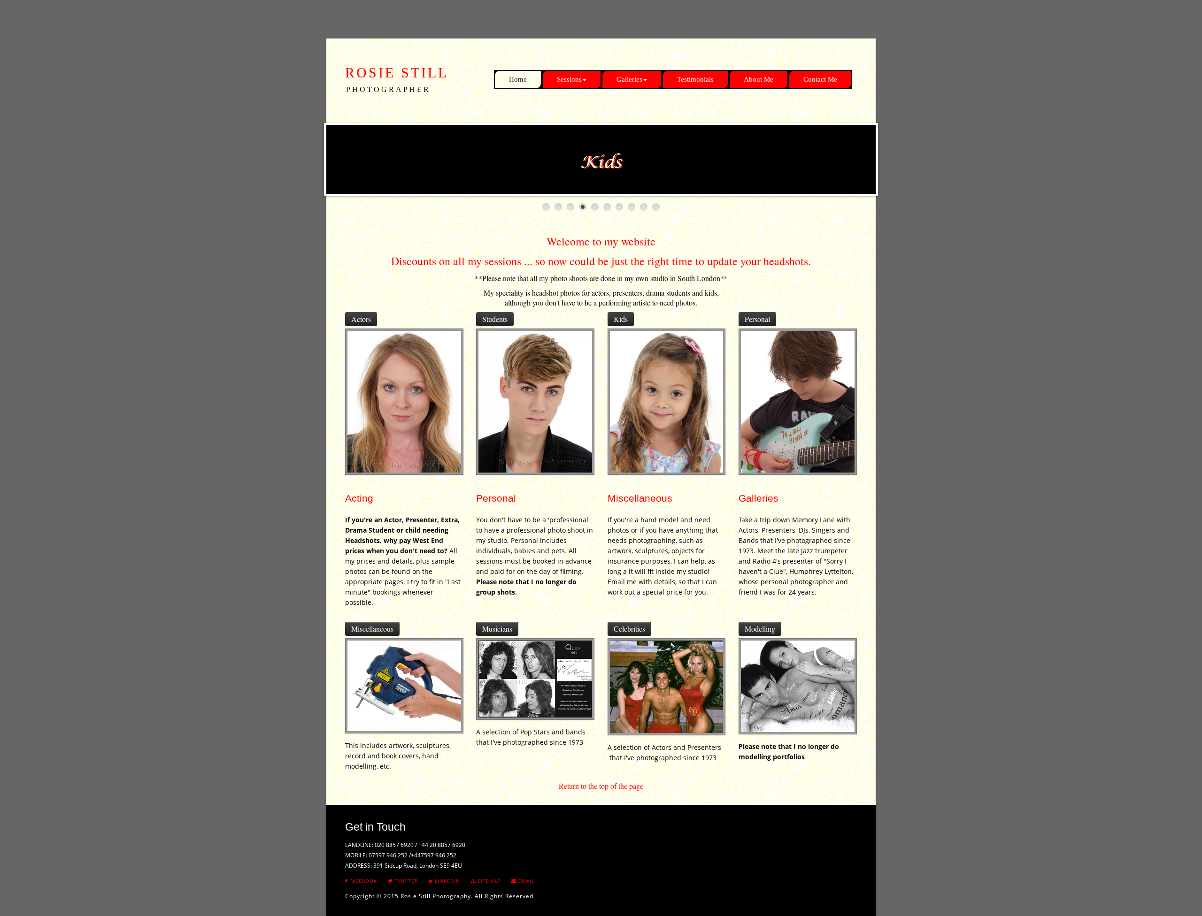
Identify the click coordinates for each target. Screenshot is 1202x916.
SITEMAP (488, 881)
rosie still (396, 72)
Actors (361, 319)
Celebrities (629, 629)
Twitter (405, 881)
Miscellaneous (640, 498)
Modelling (760, 629)
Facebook (362, 881)
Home (518, 79)
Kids (621, 319)
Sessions (569, 79)
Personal (757, 319)
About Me (758, 79)
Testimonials (695, 79)
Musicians (497, 629)
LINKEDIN (446, 881)
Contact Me (820, 79)
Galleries (629, 79)
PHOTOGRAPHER (388, 89)
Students (495, 319)
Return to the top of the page (601, 786)
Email (525, 881)
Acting (359, 498)
